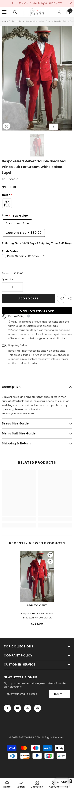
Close (70, 3)
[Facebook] (7, 708)
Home (5, 21)
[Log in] (59, 12)
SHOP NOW (55, 3)
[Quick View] (50, 561)
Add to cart (28, 298)
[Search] (15, 12)
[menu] (4, 12)
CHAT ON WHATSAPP (37, 310)
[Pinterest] (27, 708)
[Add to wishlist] (61, 298)
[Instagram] (17, 708)
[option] (37, 78)
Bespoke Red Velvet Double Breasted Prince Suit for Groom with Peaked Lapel (37, 616)
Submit (59, 694)
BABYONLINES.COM (29, 737)
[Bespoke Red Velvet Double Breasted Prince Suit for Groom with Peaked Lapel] (37, 576)
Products (16, 21)
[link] (19, 519)
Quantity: (7, 279)
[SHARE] (69, 298)
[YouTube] (37, 708)
